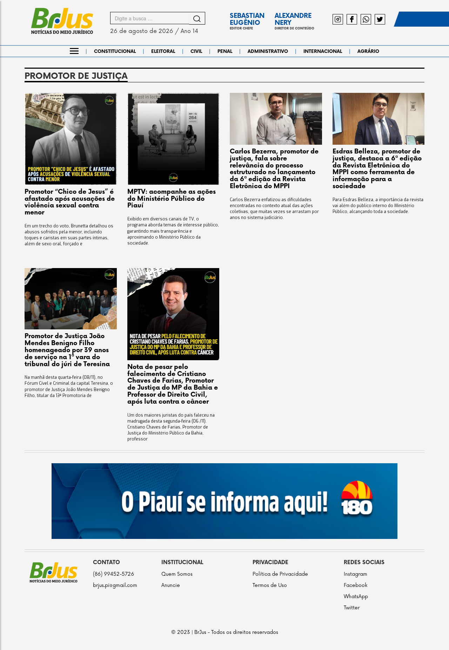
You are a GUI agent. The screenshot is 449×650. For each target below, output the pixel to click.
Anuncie (170, 585)
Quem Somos (177, 574)
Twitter (352, 608)
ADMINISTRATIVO (268, 51)
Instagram (355, 574)
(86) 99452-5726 (113, 574)
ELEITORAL (163, 51)
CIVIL (196, 51)
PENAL (224, 51)
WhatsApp (356, 597)
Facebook (355, 585)
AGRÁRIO (368, 51)
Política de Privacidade (280, 574)
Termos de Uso (270, 585)
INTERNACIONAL (322, 51)
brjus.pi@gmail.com (115, 585)
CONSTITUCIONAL (115, 51)
